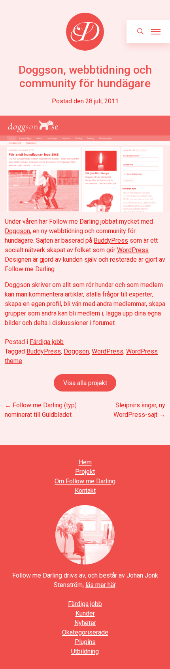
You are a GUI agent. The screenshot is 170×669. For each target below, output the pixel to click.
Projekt (85, 471)
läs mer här (100, 585)
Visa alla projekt (85, 383)
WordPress (133, 250)
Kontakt (85, 490)
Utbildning (85, 651)
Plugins (85, 642)
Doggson (17, 231)
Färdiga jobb (47, 342)
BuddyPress (111, 240)
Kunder (85, 613)
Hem (85, 462)
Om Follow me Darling (85, 481)
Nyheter (85, 623)
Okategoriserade (85, 632)
